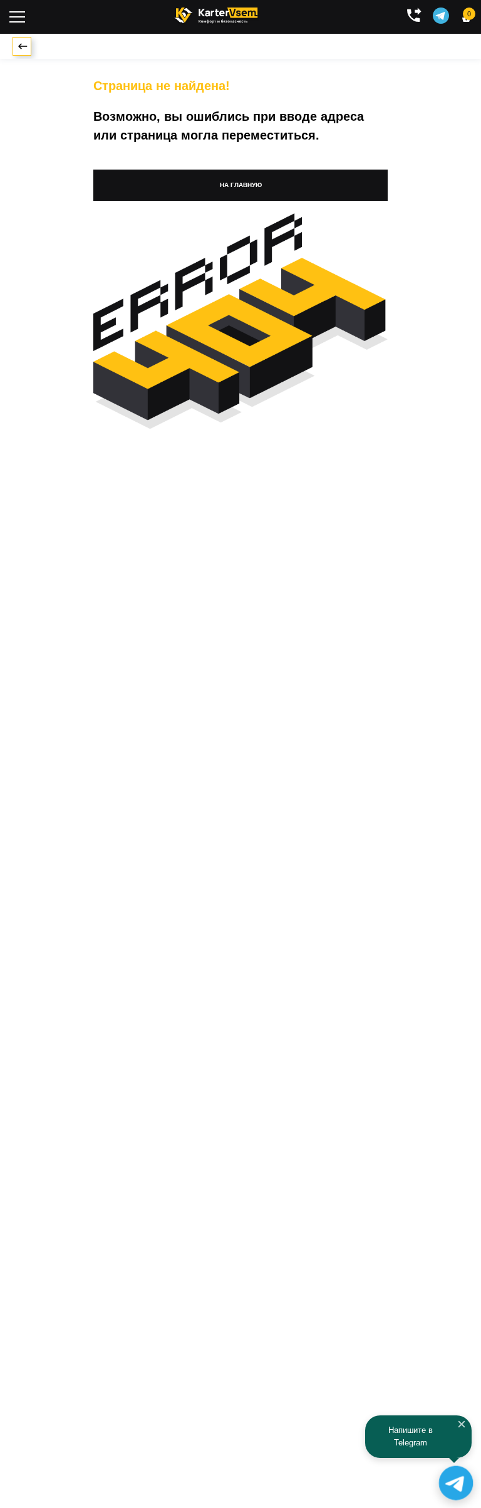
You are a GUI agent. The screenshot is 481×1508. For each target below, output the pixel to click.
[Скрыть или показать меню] (17, 17)
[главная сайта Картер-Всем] (216, 14)
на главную (241, 184)
